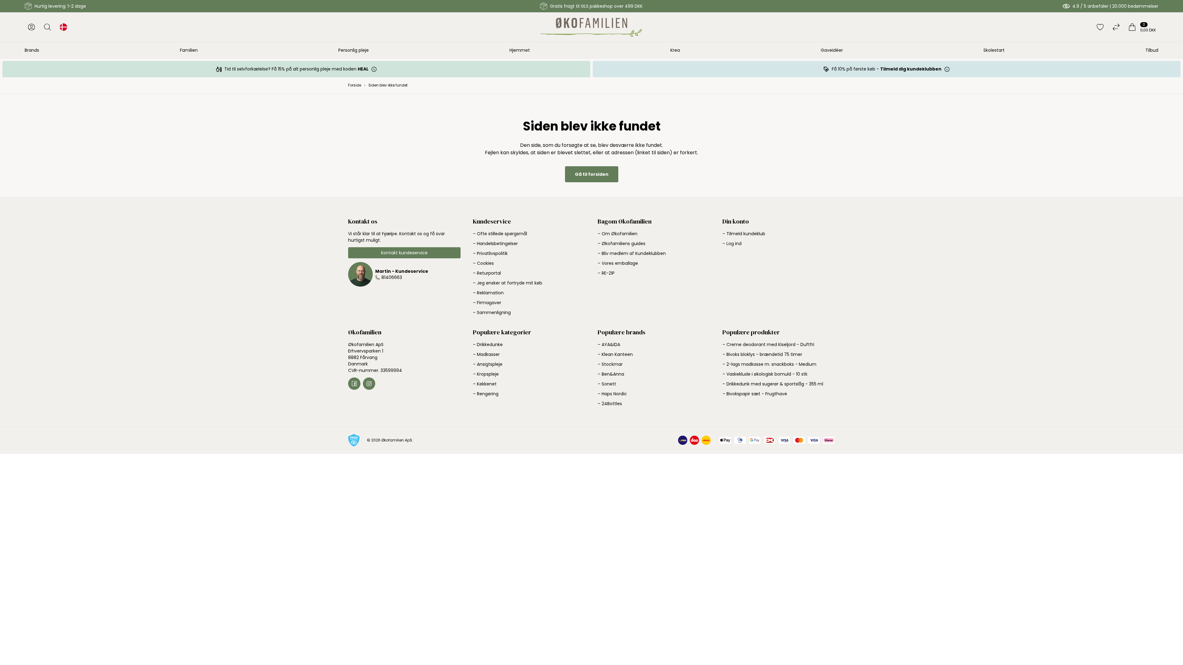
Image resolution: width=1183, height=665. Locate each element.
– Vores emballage (618, 263)
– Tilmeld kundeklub (743, 234)
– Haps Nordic (612, 394)
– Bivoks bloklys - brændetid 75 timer (762, 354)
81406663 (391, 277)
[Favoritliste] (1100, 27)
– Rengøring (485, 394)
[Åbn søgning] (47, 27)
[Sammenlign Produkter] (1116, 27)
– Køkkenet (485, 384)
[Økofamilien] (591, 27)
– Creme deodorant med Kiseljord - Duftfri (768, 344)
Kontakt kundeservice (404, 253)
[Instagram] (369, 383)
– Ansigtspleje (487, 364)
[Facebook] (354, 383)
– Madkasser (486, 354)
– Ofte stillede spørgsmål (500, 234)
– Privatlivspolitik (490, 253)
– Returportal (487, 273)
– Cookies (483, 263)
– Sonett (607, 384)
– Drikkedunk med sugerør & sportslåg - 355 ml (772, 384)
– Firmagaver (487, 303)
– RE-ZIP (606, 273)
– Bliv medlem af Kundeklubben (632, 253)
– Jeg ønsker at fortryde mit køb (507, 283)
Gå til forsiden (591, 174)
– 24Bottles (610, 404)
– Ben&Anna (611, 374)
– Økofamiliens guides (621, 243)
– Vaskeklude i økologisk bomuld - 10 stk (764, 374)
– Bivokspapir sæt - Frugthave (754, 394)
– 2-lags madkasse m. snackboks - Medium (769, 364)
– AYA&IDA (609, 344)
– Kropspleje (486, 374)
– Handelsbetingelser (495, 243)
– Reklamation (488, 293)
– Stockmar (610, 364)
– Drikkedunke (488, 344)
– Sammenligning (492, 312)
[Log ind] (31, 27)
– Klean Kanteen (615, 354)
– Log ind (732, 243)
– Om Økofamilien (617, 234)
